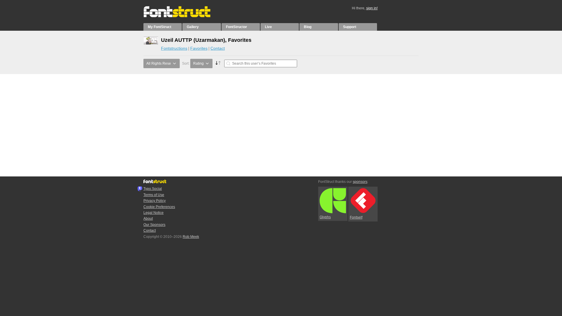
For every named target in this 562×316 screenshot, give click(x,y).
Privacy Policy (154, 201)
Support (349, 27)
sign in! (372, 8)
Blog (307, 27)
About (148, 219)
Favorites (199, 48)
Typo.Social (152, 189)
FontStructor (236, 27)
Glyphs (325, 217)
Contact (217, 48)
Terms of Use (153, 195)
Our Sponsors (154, 225)
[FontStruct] (183, 16)
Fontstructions (174, 48)
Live (268, 27)
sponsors (360, 182)
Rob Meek (191, 237)
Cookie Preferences (159, 207)
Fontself (356, 217)
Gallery (193, 27)
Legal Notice (153, 213)
